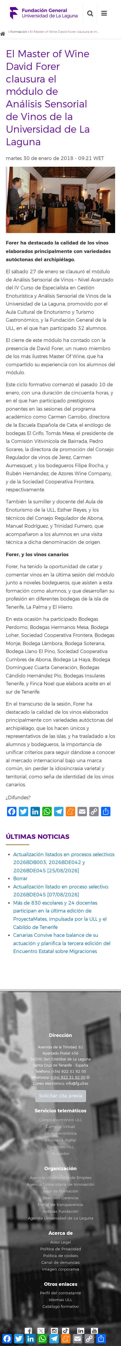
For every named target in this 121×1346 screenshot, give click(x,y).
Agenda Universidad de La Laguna (60, 1218)
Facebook (27, 1331)
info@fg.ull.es (77, 1084)
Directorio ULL (60, 1147)
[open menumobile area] (104, 13)
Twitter (41, 1331)
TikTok (67, 1331)
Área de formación (60, 1191)
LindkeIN (80, 1331)
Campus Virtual (60, 1126)
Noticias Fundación (60, 1211)
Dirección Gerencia (60, 1198)
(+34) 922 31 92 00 (68, 1077)
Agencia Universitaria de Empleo (61, 1177)
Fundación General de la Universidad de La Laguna (44, 13)
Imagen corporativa (60, 1269)
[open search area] (90, 13)
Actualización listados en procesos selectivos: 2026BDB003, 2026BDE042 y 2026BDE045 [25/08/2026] (64, 863)
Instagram (54, 1331)
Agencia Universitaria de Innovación (61, 1184)
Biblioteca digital (60, 1140)
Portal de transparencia (60, 1204)
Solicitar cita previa (60, 1096)
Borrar (20, 879)
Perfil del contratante (60, 1293)
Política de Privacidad (60, 1249)
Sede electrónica (61, 1133)
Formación (18, 32)
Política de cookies (60, 1256)
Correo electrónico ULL (60, 1120)
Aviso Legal (60, 1242)
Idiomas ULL (60, 1300)
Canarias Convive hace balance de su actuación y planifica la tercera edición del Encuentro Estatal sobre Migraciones (61, 943)
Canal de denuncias (60, 1262)
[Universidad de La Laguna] (4, 34)
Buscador (60, 1153)
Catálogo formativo (61, 1306)
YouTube (94, 1331)
